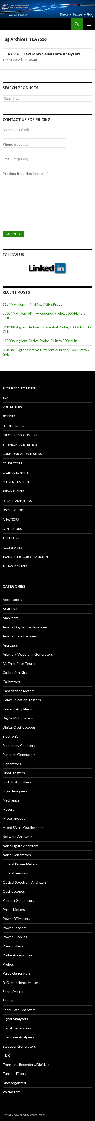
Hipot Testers (13, 426)
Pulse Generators (17, 973)
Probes (8, 964)
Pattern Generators (18, 900)
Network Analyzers (18, 836)
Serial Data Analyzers (19, 1010)
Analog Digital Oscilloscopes (25, 627)
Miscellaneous (14, 818)
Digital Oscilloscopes (19, 727)
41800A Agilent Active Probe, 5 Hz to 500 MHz (40, 340)
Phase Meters (14, 909)
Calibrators (12, 463)
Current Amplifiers (18, 482)
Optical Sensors (15, 873)
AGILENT (10, 609)
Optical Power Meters (20, 864)
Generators (12, 529)
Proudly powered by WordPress (24, 1115)
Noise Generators (17, 855)
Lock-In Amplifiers (17, 782)
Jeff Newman (31, 60)
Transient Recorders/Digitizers (27, 557)
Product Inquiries (25, 173)
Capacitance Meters (19, 691)
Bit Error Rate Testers (20, 444)
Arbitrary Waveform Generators (28, 654)
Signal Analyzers (15, 1019)
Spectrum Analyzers (18, 1037)
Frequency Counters (20, 435)
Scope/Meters (14, 991)
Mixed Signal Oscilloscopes (24, 827)
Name (16, 129)
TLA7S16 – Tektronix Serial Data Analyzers (42, 54)
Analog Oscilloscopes (20, 636)
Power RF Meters (16, 918)
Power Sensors (15, 928)
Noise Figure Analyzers (21, 846)
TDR (5, 397)
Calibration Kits (15, 472)
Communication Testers (22, 454)
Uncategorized (14, 1082)
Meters (8, 809)
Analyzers (11, 519)
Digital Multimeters (18, 718)
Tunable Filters (15, 566)
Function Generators (19, 754)
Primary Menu (89, 24)
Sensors (9, 416)
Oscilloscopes (14, 510)
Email (15, 159)
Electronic (10, 736)
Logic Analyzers (15, 791)
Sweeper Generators (19, 1046)
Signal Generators (17, 1028)
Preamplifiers (13, 491)
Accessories (12, 547)
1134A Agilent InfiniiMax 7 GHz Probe (33, 304)
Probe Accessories (17, 955)
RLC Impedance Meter (19, 388)
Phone (16, 144)
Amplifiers (11, 538)
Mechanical (11, 800)
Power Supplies (15, 937)
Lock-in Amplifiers (17, 501)
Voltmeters (12, 407)
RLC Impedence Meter (20, 982)
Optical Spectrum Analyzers (25, 882)
